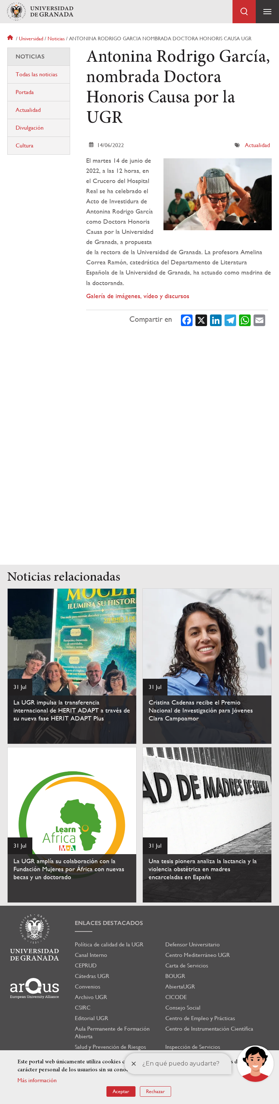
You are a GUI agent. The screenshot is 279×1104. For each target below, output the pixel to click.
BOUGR (175, 976)
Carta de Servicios (186, 965)
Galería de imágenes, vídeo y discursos (137, 296)
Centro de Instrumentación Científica (209, 1028)
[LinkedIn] (216, 319)
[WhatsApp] (245, 319)
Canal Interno (91, 954)
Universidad (31, 38)
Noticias (56, 38)
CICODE (176, 997)
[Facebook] (187, 319)
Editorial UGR (91, 1018)
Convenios (87, 986)
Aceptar (121, 1091)
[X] (201, 319)
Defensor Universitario (192, 944)
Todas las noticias (36, 74)
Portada (25, 92)
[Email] (259, 319)
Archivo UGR (91, 997)
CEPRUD (86, 965)
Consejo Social (183, 1007)
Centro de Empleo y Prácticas (200, 1018)
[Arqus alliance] (34, 988)
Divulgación (30, 127)
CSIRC (82, 1007)
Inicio (11, 38)
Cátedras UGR (92, 976)
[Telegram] (230, 319)
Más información (37, 1080)
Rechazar (155, 1091)
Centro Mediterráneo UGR (197, 954)
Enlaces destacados (109, 923)
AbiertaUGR (180, 986)
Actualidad (257, 145)
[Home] (40, 12)
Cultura (24, 145)
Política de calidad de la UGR (109, 944)
